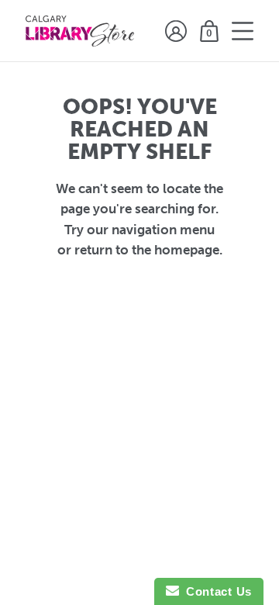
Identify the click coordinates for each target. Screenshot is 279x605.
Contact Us (215, 591)
